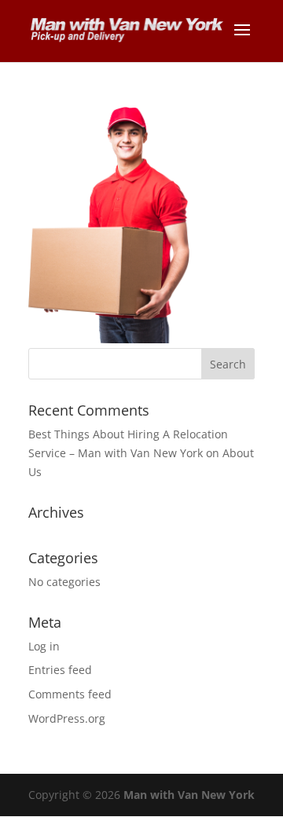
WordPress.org (66, 718)
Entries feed (60, 669)
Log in (44, 646)
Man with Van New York (189, 794)
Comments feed (70, 694)
